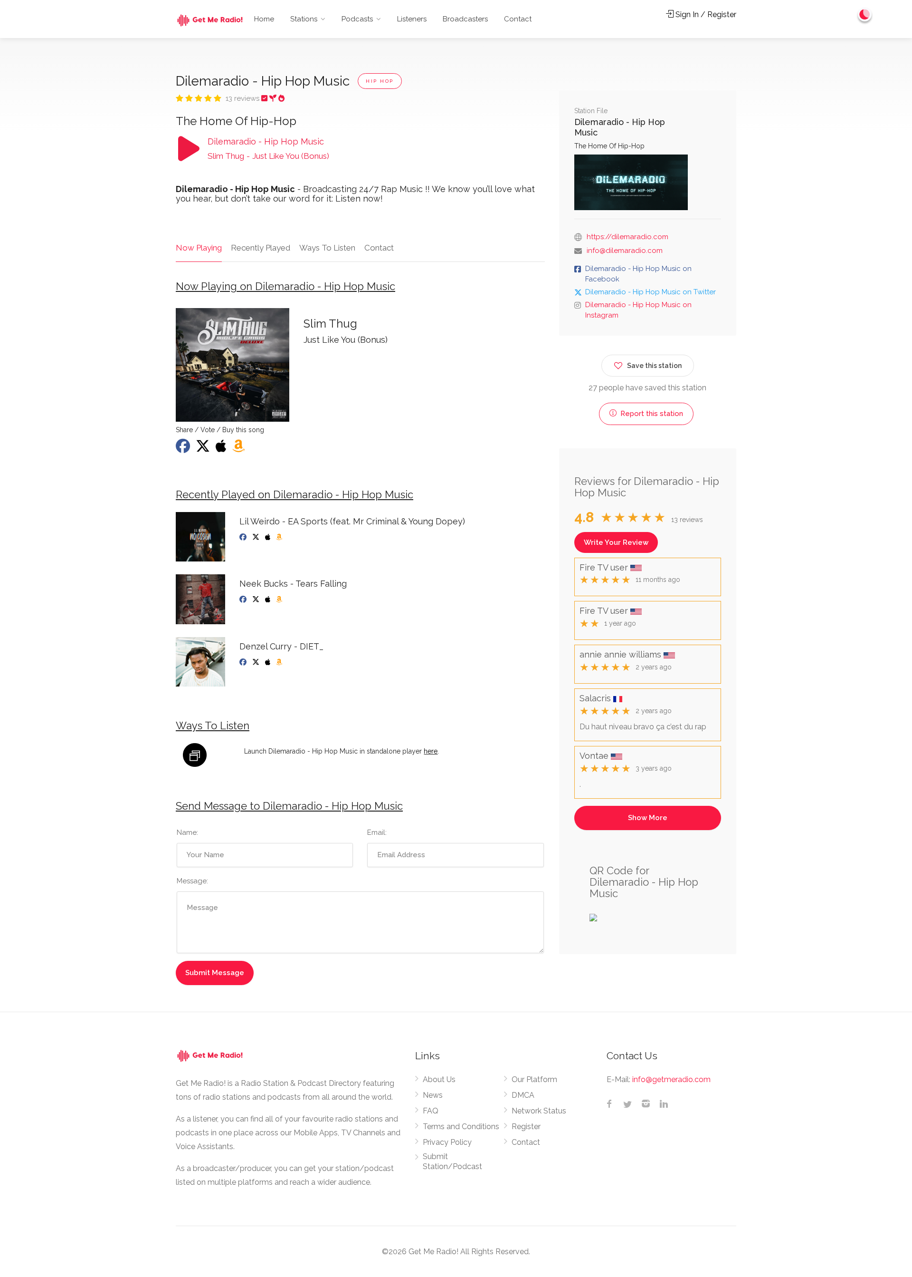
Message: (192, 881)
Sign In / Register (705, 14)
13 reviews (243, 98)
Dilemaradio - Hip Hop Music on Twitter (650, 292)
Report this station (650, 413)
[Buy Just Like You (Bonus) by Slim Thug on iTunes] (222, 449)
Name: (187, 832)
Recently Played (260, 247)
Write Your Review (616, 542)
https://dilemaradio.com (627, 236)
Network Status (539, 1110)
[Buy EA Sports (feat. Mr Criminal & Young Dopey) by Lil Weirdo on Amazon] (280, 537)
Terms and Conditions (461, 1126)
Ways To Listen (327, 247)
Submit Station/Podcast (452, 1161)
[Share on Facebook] (184, 449)
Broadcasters (465, 19)
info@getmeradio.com (671, 1079)
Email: (377, 832)
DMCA (523, 1095)
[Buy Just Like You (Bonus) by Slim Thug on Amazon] (239, 449)
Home (264, 19)
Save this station (654, 365)
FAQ (430, 1110)
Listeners (412, 19)
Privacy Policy (447, 1142)
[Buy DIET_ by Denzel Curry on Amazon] (280, 662)
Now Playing (199, 247)
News (433, 1095)
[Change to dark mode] (865, 14)
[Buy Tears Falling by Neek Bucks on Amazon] (280, 599)
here (430, 751)
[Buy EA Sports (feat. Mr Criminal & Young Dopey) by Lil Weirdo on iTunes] (268, 537)
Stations (303, 19)
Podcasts (357, 19)
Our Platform (534, 1079)
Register (526, 1126)
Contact (518, 19)
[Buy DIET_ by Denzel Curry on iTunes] (268, 662)
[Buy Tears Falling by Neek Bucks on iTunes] (268, 599)
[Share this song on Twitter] (204, 449)
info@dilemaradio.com (625, 250)
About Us (439, 1079)
